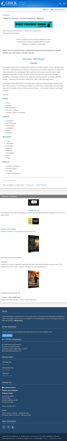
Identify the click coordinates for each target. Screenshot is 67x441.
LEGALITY (6, 116)
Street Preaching (41, 185)
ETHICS (5, 99)
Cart (53, 9)
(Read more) (18, 320)
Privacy (46, 438)
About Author (27, 59)
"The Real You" (7, 362)
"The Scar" (5, 373)
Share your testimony (10, 390)
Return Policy (8, 393)
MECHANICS (7, 137)
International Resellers (55, 438)
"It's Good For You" (8, 368)
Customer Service (9, 387)
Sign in (47, 9)
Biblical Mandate (39, 59)
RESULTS (6, 162)
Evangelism (6, 15)
